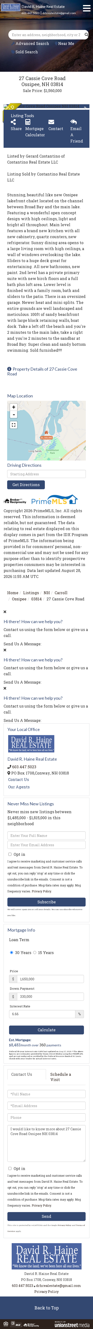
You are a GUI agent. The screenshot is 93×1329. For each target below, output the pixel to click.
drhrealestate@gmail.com (59, 13)
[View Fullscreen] (13, 424)
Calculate (47, 1029)
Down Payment (22, 988)
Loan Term (19, 939)
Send (46, 1216)
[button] (86, 34)
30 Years (22, 952)
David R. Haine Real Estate (43, 6)
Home (12, 592)
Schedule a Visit (60, 1077)
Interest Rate (20, 1006)
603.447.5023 (30, 13)
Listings (31, 592)
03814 (36, 598)
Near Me (66, 43)
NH (47, 592)
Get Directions (26, 484)
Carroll (61, 592)
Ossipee (19, 598)
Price (14, 971)
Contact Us (18, 779)
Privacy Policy (41, 891)
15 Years (45, 952)
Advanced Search (32, 43)
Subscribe (46, 901)
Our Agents (19, 786)
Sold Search (27, 51)
